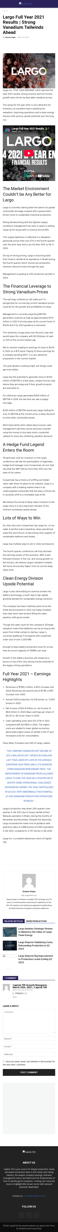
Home (5, 11)
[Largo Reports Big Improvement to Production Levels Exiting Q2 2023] (10, 959)
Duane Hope (10, 37)
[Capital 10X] (29, 4)
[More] (49, 45)
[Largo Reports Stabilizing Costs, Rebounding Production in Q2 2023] (10, 945)
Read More (33, 1187)
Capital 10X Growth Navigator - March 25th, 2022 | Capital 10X (30, 986)
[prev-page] (4, 969)
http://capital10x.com (29, 895)
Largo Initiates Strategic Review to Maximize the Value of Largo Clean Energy (35, 932)
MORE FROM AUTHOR (36, 921)
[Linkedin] (32, 45)
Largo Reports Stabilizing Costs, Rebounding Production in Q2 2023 (35, 945)
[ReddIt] (24, 45)
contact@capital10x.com (34, 1196)
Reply (15, 997)
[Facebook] (15, 45)
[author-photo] (29, 887)
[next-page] (9, 969)
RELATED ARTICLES (14, 921)
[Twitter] (7, 45)
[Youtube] (36, 1215)
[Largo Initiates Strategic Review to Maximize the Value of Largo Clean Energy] (10, 932)
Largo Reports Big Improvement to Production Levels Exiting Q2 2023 (35, 959)
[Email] (41, 45)
